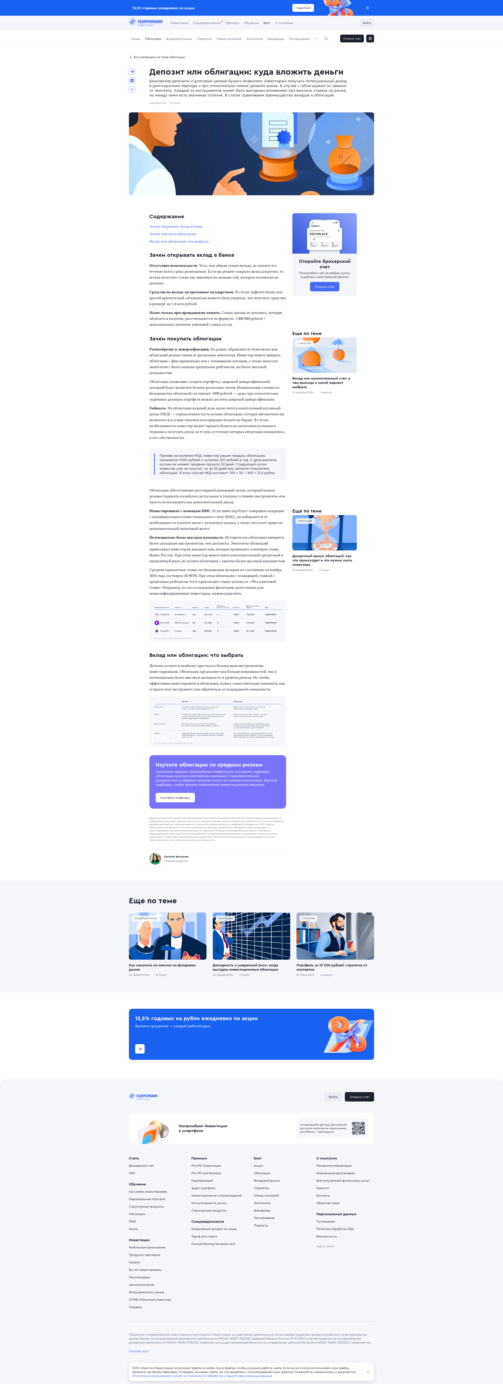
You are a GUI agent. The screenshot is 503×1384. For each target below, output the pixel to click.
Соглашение (325, 1221)
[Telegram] (132, 71)
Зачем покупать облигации (172, 234)
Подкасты (261, 1225)
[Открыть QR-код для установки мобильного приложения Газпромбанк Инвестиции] (370, 38)
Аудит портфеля (203, 1188)
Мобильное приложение (147, 1247)
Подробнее (303, 7)
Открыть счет (352, 38)
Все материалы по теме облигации (159, 57)
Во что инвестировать (145, 1270)
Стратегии (204, 39)
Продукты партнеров (144, 1255)
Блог (266, 23)
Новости (322, 1188)
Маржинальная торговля (147, 1199)
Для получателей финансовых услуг (343, 1180)
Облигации (153, 39)
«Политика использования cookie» (157, 1376)
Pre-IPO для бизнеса (206, 1173)
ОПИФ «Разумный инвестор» (150, 1299)
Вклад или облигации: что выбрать (179, 241)
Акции (135, 39)
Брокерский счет (141, 1166)
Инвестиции (179, 23)
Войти (367, 22)
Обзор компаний (229, 39)
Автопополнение (141, 1285)
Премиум (232, 23)
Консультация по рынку (208, 1203)
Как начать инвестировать (148, 1191)
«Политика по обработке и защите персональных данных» (229, 1376)
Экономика (254, 39)
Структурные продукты (146, 1206)
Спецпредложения (207, 23)
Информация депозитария (335, 1173)
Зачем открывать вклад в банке (176, 226)
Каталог (134, 1262)
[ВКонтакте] (132, 80)
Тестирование (299, 39)
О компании (284, 23)
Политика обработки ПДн (335, 1229)
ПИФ (132, 1221)
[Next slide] (374, 1034)
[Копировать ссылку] (132, 89)
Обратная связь (328, 1203)
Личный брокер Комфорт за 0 (213, 1244)
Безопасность (326, 1236)
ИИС (132, 1173)
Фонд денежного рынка (146, 1292)
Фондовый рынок (179, 39)
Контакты (323, 1195)
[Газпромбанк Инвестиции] (146, 23)
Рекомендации (139, 1277)
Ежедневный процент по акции (214, 1229)
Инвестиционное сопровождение (216, 1195)
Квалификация (202, 1180)
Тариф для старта (204, 1236)
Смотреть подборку (175, 798)
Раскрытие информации (334, 1166)
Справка (135, 1307)
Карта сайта (325, 1246)
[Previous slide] (129, 1034)
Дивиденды (275, 39)
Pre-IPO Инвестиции (206, 1166)
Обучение (251, 23)
